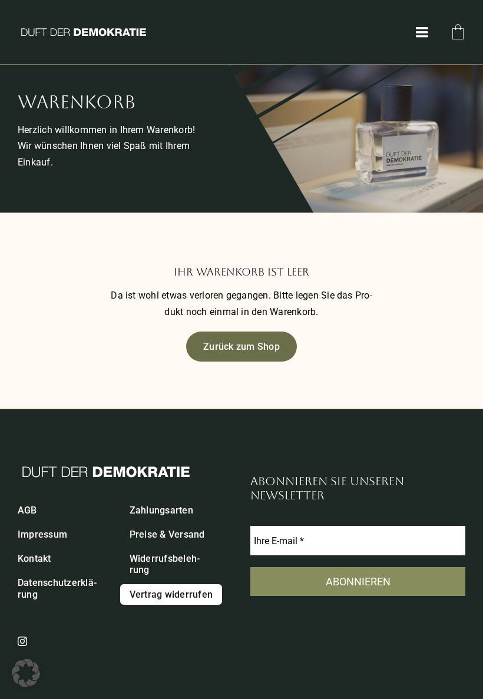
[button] (26, 673)
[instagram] (22, 641)
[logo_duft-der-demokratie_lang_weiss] (84, 29)
